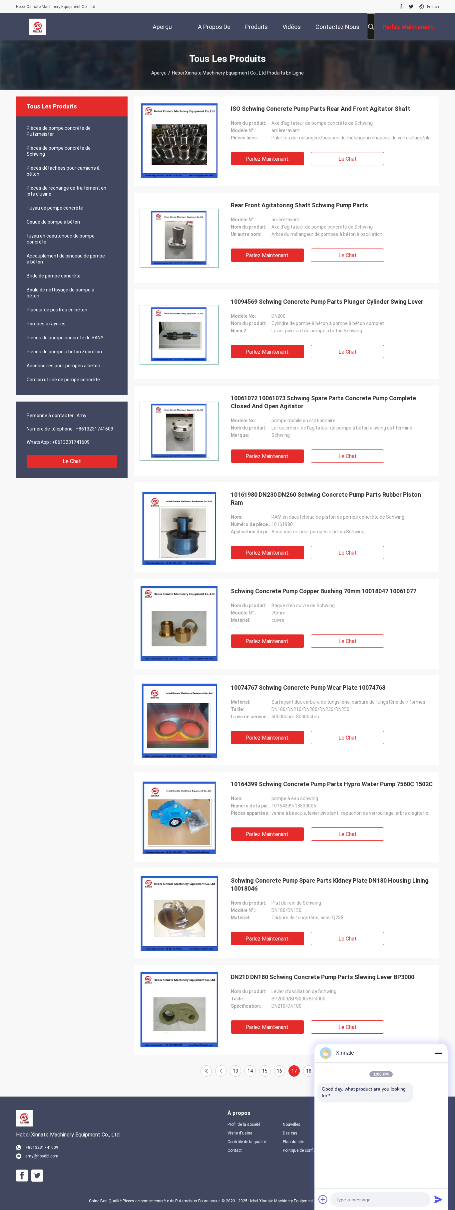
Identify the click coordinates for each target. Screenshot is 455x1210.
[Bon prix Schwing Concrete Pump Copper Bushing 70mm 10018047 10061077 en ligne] (179, 623)
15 (264, 1071)
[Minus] (438, 1053)
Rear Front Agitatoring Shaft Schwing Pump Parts (299, 205)
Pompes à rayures (46, 323)
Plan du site (293, 1141)
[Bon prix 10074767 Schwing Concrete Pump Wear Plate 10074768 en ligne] (179, 720)
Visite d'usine (240, 1133)
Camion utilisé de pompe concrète (63, 379)
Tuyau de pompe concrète (55, 208)
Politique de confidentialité (305, 1150)
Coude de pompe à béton (53, 222)
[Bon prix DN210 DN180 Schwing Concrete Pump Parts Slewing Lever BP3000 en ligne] (179, 1009)
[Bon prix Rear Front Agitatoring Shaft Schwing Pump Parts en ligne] (179, 238)
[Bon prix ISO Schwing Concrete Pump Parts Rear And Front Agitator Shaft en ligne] (179, 141)
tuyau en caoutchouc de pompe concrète (61, 239)
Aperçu (159, 73)
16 (279, 1071)
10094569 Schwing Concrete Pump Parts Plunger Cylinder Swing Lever (327, 301)
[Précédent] (221, 1071)
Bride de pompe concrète (54, 275)
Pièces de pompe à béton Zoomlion (64, 351)
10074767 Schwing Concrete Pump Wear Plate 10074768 (308, 687)
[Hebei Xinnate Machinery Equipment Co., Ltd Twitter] (411, 6)
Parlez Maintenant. (267, 159)
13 (235, 1071)
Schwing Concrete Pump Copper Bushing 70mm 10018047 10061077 (323, 591)
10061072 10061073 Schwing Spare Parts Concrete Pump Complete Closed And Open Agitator (323, 402)
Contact (235, 1150)
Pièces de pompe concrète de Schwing (59, 151)
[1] (206, 1071)
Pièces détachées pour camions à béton (63, 171)
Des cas (290, 1133)
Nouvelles (291, 1124)
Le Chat (72, 461)
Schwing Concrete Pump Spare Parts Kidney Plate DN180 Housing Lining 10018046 (330, 884)
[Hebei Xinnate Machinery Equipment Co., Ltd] (37, 26)
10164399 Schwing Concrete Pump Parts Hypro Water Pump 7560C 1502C (332, 783)
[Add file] (323, 1199)
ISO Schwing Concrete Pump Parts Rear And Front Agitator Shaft (320, 108)
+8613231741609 (94, 429)
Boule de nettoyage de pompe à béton (60, 292)
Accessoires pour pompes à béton (63, 365)
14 (250, 1071)
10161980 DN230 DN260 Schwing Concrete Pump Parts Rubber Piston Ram (326, 498)
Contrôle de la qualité (247, 1141)
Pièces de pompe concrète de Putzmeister (59, 131)
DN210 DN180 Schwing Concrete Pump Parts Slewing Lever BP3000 (322, 976)
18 (308, 1071)
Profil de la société (244, 1124)
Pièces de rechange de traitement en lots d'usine (66, 191)
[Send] (438, 1199)
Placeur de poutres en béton (57, 309)
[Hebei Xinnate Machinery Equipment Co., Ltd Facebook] (401, 6)
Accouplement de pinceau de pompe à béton (66, 258)
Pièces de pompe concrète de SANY (65, 337)
